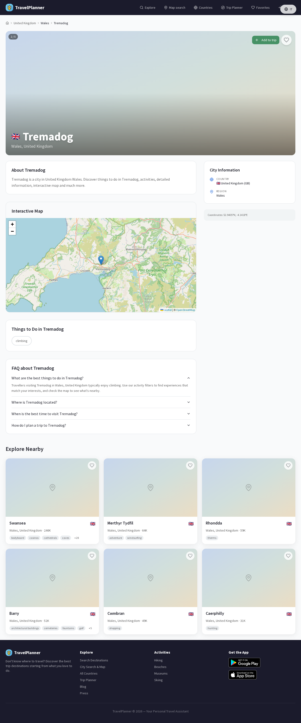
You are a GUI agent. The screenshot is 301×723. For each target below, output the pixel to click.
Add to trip (269, 40)
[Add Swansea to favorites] (92, 465)
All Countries (89, 673)
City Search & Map (92, 667)
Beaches (160, 667)
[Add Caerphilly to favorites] (288, 556)
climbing (22, 341)
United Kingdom (25, 23)
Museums (161, 673)
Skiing (158, 680)
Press (84, 693)
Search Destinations (94, 660)
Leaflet (167, 310)
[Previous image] (13, 93)
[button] (101, 260)
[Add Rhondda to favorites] (288, 465)
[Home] (7, 23)
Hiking (158, 660)
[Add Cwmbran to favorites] (190, 556)
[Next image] (288, 93)
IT (291, 9)
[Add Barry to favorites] (92, 556)
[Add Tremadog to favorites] (286, 40)
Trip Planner (88, 680)
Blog (83, 686)
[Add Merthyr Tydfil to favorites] (190, 465)
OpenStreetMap (185, 310)
